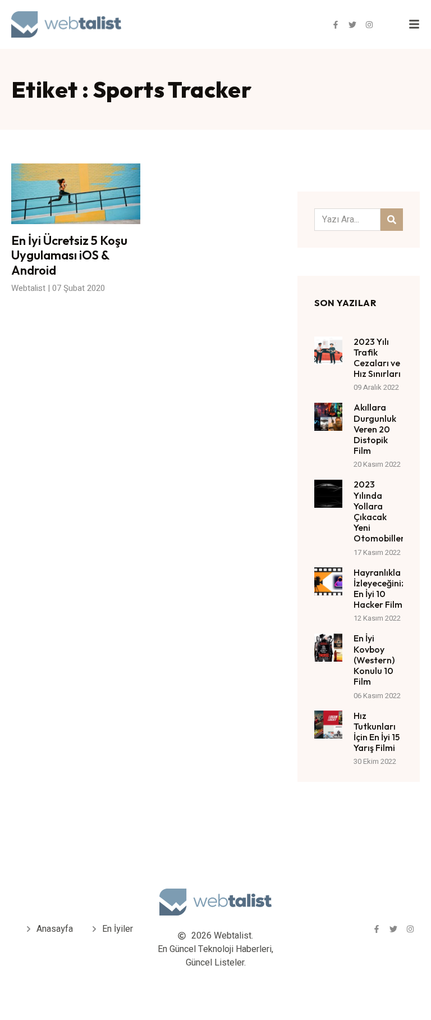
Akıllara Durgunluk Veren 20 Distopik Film (375, 429)
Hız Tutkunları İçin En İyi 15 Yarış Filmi (377, 732)
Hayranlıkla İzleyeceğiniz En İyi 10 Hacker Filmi (380, 589)
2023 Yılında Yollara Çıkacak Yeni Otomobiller (379, 511)
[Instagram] (369, 25)
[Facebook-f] (336, 25)
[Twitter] (352, 25)
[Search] (391, 219)
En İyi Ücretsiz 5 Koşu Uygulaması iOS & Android (69, 255)
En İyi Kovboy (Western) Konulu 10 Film (374, 659)
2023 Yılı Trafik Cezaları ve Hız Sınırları (377, 358)
